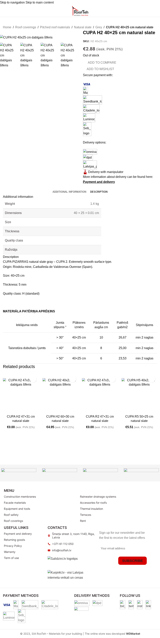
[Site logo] (80, 10)
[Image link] (122, 604)
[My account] (139, 11)
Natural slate (83, 27)
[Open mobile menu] (4, 11)
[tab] (69, 192)
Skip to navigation (13, 2)
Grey (98, 27)
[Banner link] (18, 473)
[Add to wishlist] (33, 379)
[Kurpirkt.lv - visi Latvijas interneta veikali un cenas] (71, 575)
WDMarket (133, 633)
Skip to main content (40, 2)
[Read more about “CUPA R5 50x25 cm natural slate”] (125, 409)
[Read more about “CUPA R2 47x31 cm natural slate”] (86, 409)
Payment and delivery (99, 182)
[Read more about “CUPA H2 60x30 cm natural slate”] (46, 409)
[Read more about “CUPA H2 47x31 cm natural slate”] (7, 409)
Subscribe (132, 561)
